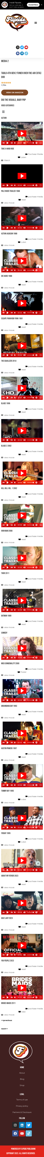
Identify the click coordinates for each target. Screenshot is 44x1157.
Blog (22, 1079)
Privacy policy (22, 1106)
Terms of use (22, 1100)
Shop (22, 1085)
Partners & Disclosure (22, 1112)
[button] (36, 23)
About (22, 1073)
